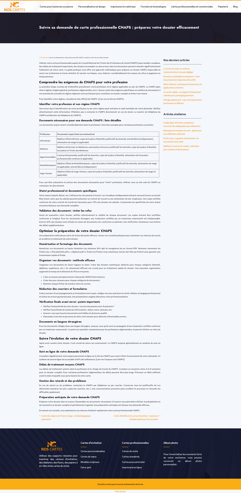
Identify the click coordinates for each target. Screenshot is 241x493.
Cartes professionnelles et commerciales (192, 6)
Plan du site (120, 491)
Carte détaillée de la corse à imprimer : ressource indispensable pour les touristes (136, 417)
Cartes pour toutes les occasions (56, 6)
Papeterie (223, 6)
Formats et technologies (153, 6)
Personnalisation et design (91, 6)
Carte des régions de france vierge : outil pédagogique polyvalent (66, 417)
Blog (235, 6)
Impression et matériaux (123, 6)
